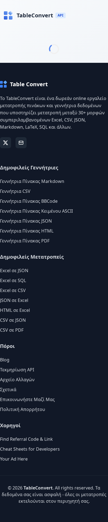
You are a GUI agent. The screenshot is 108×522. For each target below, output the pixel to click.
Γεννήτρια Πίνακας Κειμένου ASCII (36, 211)
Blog (4, 360)
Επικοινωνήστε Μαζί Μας (27, 399)
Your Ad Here (14, 459)
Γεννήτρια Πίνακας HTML (26, 231)
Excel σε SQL (13, 280)
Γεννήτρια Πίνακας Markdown (32, 181)
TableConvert (38, 488)
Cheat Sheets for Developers (30, 449)
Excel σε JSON (14, 270)
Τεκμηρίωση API (17, 370)
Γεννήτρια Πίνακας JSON (26, 221)
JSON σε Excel (14, 300)
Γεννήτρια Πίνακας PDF (25, 241)
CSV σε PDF (12, 330)
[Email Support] (21, 142)
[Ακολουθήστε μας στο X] (5, 142)
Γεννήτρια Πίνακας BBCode (29, 201)
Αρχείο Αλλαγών (17, 380)
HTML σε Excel (15, 310)
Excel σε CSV (13, 290)
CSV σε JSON (13, 320)
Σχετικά (8, 389)
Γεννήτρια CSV (15, 191)
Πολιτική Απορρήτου (22, 409)
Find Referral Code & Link (26, 439)
